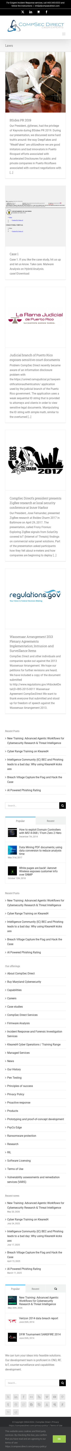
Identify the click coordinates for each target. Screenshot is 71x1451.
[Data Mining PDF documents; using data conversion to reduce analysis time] (12, 848)
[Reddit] (16, 1412)
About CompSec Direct (21, 973)
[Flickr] (31, 1397)
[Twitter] (8, 1397)
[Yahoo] (8, 1412)
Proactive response (18, 1102)
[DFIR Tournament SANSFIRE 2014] (12, 1335)
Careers (11, 998)
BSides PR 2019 (20, 120)
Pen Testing (14, 1077)
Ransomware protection (21, 1135)
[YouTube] (55, 1397)
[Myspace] (55, 1404)
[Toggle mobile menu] (64, 34)
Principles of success (20, 1086)
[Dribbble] (16, 1404)
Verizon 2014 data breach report (38, 1318)
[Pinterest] (62, 1397)
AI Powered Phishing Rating (24, 790)
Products (12, 1111)
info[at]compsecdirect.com (47, 6)
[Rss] (39, 1397)
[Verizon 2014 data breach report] (12, 1319)
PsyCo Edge (14, 1127)
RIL (9, 1152)
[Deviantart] (62, 1404)
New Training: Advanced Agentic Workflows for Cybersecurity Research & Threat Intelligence (38, 1301)
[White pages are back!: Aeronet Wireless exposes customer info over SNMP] (12, 868)
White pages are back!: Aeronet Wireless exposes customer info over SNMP (38, 871)
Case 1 (14, 254)
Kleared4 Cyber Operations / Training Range (33, 1044)
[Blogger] (31, 1404)
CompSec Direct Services (22, 1015)
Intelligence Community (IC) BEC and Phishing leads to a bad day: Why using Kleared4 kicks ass (35, 764)
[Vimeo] (47, 1397)
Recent (50, 820)
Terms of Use (15, 1169)
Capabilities (14, 990)
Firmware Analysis (18, 1023)
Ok (59, 1438)
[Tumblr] (8, 1404)
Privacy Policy (15, 1094)
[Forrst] (47, 1404)
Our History (14, 1069)
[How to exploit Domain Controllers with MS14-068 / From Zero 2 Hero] (12, 830)
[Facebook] (24, 1397)
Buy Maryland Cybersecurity (24, 981)
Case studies (15, 1006)
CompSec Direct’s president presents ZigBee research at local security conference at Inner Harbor (35, 503)
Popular (20, 820)
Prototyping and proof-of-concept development (35, 1119)
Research (12, 1144)
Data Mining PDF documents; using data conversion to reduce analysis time (40, 850)
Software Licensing (19, 1160)
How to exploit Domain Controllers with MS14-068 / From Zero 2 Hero (40, 831)
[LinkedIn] (16, 1397)
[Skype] (39, 1404)
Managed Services (18, 1052)
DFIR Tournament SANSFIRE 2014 (40, 1334)
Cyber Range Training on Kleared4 (27, 751)
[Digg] (24, 1404)
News (10, 1061)
